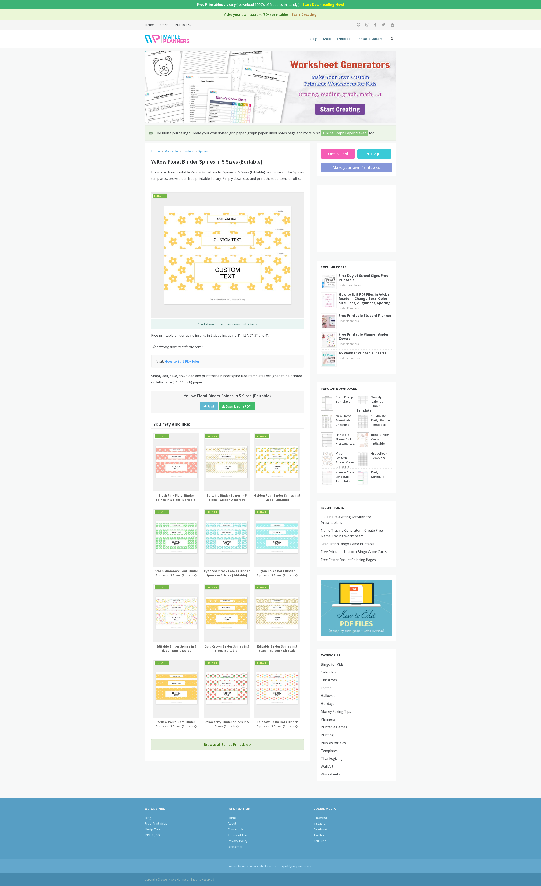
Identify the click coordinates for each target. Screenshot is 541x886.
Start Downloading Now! (323, 4)
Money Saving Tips (336, 711)
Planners (353, 308)
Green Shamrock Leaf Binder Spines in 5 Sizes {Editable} (176, 573)
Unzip (164, 25)
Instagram (320, 823)
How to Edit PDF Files (182, 361)
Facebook (320, 829)
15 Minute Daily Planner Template (381, 420)
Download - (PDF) (238, 406)
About (232, 823)
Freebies (343, 39)
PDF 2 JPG (374, 153)
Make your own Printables (356, 167)
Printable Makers (370, 39)
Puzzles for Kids (333, 743)
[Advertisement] (356, 218)
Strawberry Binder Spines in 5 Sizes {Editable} (227, 724)
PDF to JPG (183, 25)
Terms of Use (238, 835)
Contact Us (236, 829)
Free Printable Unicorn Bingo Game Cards (354, 551)
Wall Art (327, 766)
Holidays (327, 703)
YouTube (320, 841)
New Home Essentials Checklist (343, 420)
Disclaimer (235, 846)
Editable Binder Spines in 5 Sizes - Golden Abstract (227, 497)
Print (210, 406)
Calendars (354, 358)
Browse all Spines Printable (226, 744)
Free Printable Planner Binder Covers (364, 336)
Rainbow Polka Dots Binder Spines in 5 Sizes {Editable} (277, 724)
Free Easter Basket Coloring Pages (348, 559)
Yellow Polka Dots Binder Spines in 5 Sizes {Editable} (176, 724)
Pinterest (320, 818)
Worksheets (330, 774)
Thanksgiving (332, 758)
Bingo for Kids (332, 664)
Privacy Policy (237, 841)
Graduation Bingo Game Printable (347, 544)
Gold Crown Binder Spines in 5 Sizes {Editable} (227, 648)
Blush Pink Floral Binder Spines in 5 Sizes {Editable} (176, 497)
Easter (326, 687)
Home (149, 25)
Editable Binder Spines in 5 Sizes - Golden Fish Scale (277, 648)
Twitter (318, 835)
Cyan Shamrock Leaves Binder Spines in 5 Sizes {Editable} (227, 573)
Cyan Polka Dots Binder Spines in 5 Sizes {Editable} (277, 573)
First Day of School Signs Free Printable (363, 277)
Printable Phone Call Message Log (345, 439)
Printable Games (334, 727)
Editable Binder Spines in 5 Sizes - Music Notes (176, 648)
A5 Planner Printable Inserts (362, 353)
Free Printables (156, 823)
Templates (354, 285)
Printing (327, 735)
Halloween (329, 695)
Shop (327, 39)
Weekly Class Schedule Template (345, 476)
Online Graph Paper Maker (344, 133)
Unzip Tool (338, 153)
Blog (313, 39)
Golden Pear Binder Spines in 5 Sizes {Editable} (277, 497)
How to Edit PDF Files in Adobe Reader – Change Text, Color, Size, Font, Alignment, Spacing (365, 298)
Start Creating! (305, 14)
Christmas (329, 680)
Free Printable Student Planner (365, 315)
